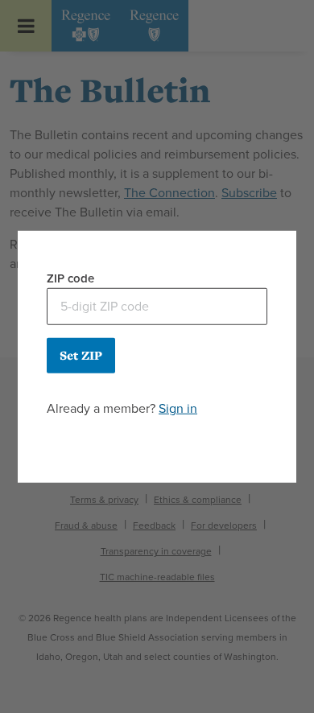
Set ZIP (81, 354)
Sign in (178, 407)
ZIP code (70, 278)
